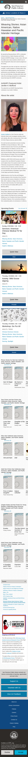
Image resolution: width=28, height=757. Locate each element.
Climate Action (6, 584)
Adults (4, 236)
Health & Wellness (7, 246)
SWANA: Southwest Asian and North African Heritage (13, 599)
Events (4, 581)
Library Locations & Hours (14, 13)
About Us (14, 702)
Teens (10, 329)
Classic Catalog (14, 723)
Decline (7, 752)
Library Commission (14, 705)
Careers (14, 712)
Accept (20, 752)
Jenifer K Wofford (5, 134)
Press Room (14, 716)
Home (2, 17)
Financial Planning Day (8, 607)
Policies (14, 709)
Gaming (4, 341)
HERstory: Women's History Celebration (12, 590)
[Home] (14, 7)
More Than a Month (8, 594)
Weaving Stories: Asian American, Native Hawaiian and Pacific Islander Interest (13, 241)
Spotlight (10, 341)
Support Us (14, 681)
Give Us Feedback (14, 694)
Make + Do (5, 592)
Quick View (14, 252)
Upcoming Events (10, 17)
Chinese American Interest (10, 332)
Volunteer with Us (14, 688)
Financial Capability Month (9, 609)
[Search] (26, 2)
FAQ (14, 726)
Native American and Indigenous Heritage (13, 588)
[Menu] (2, 2)
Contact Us (14, 719)
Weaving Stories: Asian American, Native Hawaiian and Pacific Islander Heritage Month (14, 602)
